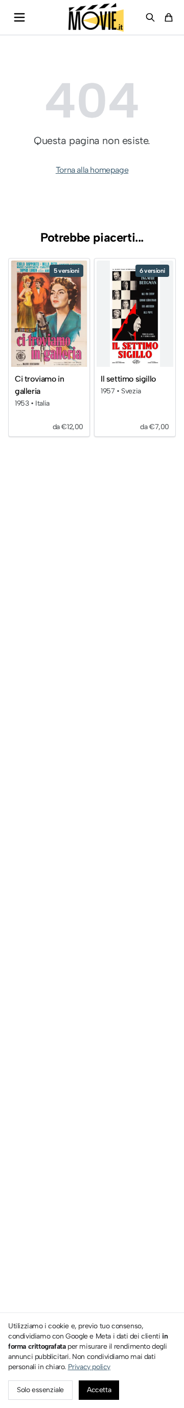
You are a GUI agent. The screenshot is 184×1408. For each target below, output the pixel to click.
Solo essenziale (40, 1390)
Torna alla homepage (92, 170)
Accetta (99, 1390)
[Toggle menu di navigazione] (19, 17)
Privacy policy (89, 1367)
